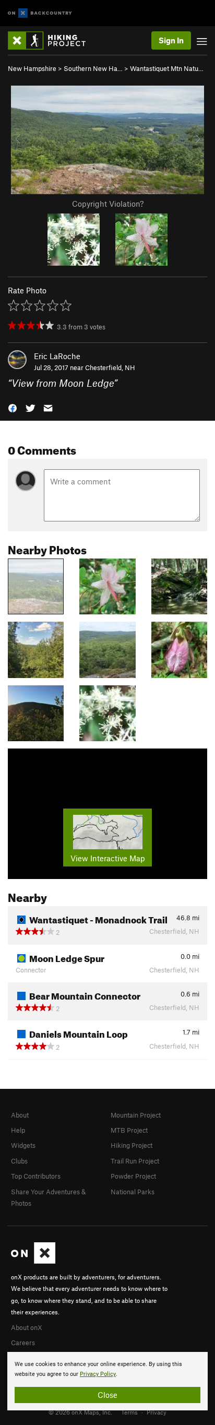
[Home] (52, 40)
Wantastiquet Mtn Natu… (167, 68)
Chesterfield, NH (110, 367)
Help (18, 1130)
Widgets (23, 1145)
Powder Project (133, 1176)
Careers (23, 1342)
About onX (26, 1327)
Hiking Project (131, 1145)
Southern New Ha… (93, 68)
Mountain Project (136, 1115)
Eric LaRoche (57, 356)
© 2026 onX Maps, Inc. (80, 1412)
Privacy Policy (98, 1374)
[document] (107, 1381)
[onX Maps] (33, 1261)
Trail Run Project (135, 1161)
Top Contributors (36, 1176)
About (20, 1115)
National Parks (132, 1192)
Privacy (156, 1412)
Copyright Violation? (108, 203)
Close (107, 1394)
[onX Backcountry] (40, 13)
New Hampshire (32, 68)
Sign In (171, 40)
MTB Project (129, 1130)
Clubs (19, 1161)
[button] (12, 407)
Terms (129, 1412)
